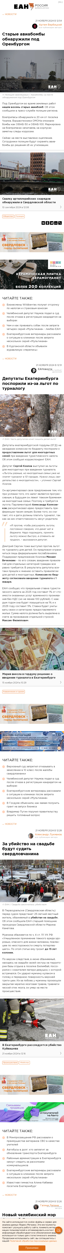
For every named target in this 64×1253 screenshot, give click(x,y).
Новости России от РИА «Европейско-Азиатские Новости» (24, 6)
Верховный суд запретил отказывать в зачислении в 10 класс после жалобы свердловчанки (31, 770)
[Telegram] (51, 223)
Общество (8, 216)
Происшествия (10, 1062)
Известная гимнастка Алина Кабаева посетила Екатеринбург (30, 1184)
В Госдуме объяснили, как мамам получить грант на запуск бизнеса (33, 805)
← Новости (9, 14)
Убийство (24, 1062)
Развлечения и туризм (13, 691)
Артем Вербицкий (50, 25)
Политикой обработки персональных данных (33, 1241)
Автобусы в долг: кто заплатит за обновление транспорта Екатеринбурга (31, 1151)
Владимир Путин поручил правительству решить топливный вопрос (32, 813)
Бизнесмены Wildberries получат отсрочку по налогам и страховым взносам (33, 307)
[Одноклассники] (47, 223)
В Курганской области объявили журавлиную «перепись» (27, 348)
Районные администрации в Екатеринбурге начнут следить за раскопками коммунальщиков (34, 1162)
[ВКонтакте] (43, 223)
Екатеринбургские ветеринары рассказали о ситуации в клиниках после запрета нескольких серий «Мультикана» (34, 337)
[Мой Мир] (56, 223)
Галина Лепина (49, 1205)
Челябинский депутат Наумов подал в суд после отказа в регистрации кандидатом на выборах (34, 317)
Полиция (20, 216)
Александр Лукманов (48, 835)
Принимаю (32, 1248)
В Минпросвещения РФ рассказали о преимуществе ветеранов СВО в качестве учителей (33, 1141)
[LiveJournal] (60, 223)
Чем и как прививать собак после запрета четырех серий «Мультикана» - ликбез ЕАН (34, 327)
